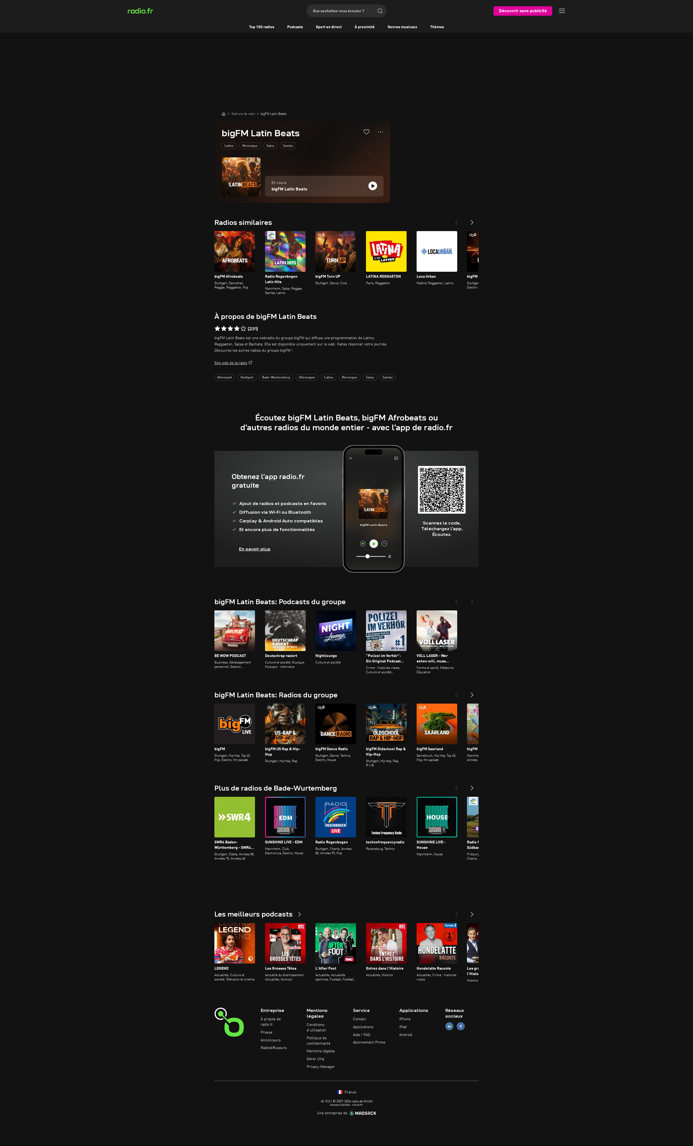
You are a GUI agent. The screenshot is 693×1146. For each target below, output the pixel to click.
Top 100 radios (261, 27)
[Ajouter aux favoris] (366, 131)
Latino (229, 146)
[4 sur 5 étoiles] (237, 328)
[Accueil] (223, 114)
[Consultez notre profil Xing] (461, 1026)
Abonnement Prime (369, 1042)
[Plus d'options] (380, 132)
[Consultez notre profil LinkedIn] (449, 1026)
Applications (363, 1027)
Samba (288, 146)
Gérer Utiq (315, 1059)
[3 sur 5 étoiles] (230, 328)
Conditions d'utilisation (316, 1027)
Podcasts (295, 27)
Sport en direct (329, 27)
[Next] (472, 220)
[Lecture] (372, 186)
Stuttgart (246, 377)
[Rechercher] (380, 11)
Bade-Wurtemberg (276, 377)
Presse (266, 1032)
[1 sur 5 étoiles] (217, 328)
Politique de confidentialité (318, 1040)
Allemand (224, 377)
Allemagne (307, 377)
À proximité (365, 27)
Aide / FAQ (361, 1035)
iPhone (405, 1019)
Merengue (250, 146)
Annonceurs (271, 1040)
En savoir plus (254, 549)
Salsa (270, 146)
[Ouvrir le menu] (562, 11)
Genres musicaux (402, 27)
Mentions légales (321, 1051)
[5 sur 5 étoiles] (243, 328)
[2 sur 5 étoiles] (224, 328)
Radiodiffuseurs (274, 1048)
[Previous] (456, 220)
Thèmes (437, 27)
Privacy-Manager (321, 1067)
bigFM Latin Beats (289, 189)
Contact (359, 1019)
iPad (403, 1027)
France (350, 1092)
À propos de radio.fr (271, 1022)
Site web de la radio (230, 363)
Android (405, 1035)
